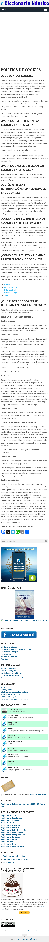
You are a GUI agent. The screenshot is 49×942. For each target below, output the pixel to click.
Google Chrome (10, 287)
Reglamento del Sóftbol (11, 839)
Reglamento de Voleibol (11, 844)
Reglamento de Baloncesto (12, 818)
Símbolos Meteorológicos (11, 673)
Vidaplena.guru (9, 862)
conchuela (13, 755)
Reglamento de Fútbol (10, 825)
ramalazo (12, 735)
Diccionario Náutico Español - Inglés (16, 649)
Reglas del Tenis (7, 842)
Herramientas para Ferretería (15, 859)
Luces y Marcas (7, 690)
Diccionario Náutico (9, 647)
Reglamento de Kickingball (12, 832)
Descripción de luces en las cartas (15, 699)
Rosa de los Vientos (9, 657)
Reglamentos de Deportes (14, 856)
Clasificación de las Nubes (11, 675)
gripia (11, 761)
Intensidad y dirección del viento (15, 678)
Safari (6, 295)
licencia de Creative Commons (31, 931)
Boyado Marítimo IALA (10, 694)
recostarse (13, 716)
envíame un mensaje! (39, 794)
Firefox (7, 284)
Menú (4, 10)
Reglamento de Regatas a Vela (13, 835)
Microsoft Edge (10, 293)
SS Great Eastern (15, 709)
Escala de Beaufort (9, 668)
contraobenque (15, 742)
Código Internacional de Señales (14, 692)
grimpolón (13, 768)
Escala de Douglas (8, 671)
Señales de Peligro (8, 697)
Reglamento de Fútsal (10, 828)
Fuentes (4, 659)
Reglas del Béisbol (8, 823)
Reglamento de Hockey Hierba (13, 830)
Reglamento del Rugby (10, 837)
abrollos (12, 722)
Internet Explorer (11, 290)
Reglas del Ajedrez (8, 816)
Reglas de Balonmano (10, 820)
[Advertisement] (24, 39)
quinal (11, 748)
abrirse (11, 729)
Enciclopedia (6, 654)
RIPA (3, 687)
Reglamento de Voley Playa (12, 846)
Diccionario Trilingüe (9, 652)
